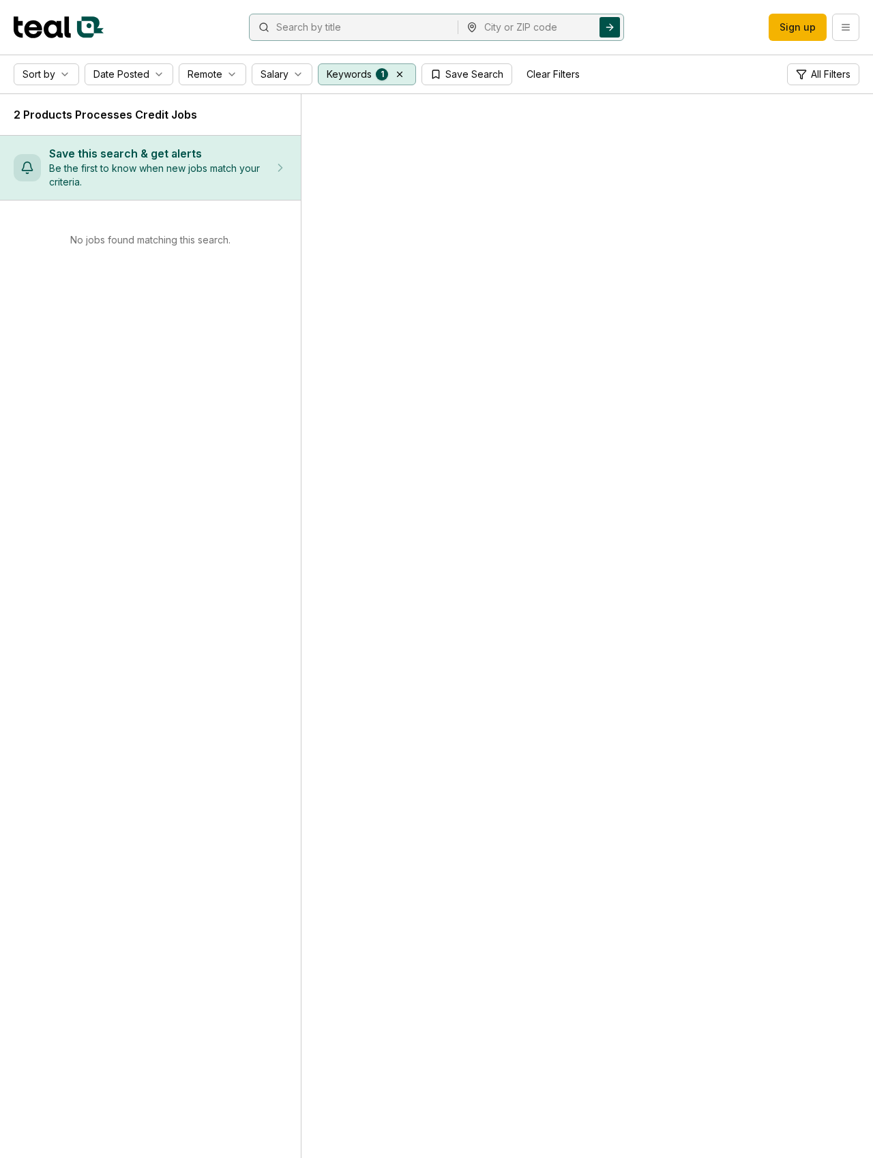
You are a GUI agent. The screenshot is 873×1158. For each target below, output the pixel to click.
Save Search (474, 74)
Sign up (798, 27)
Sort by (39, 74)
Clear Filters (553, 74)
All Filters (830, 74)
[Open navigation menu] (845, 27)
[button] (399, 74)
